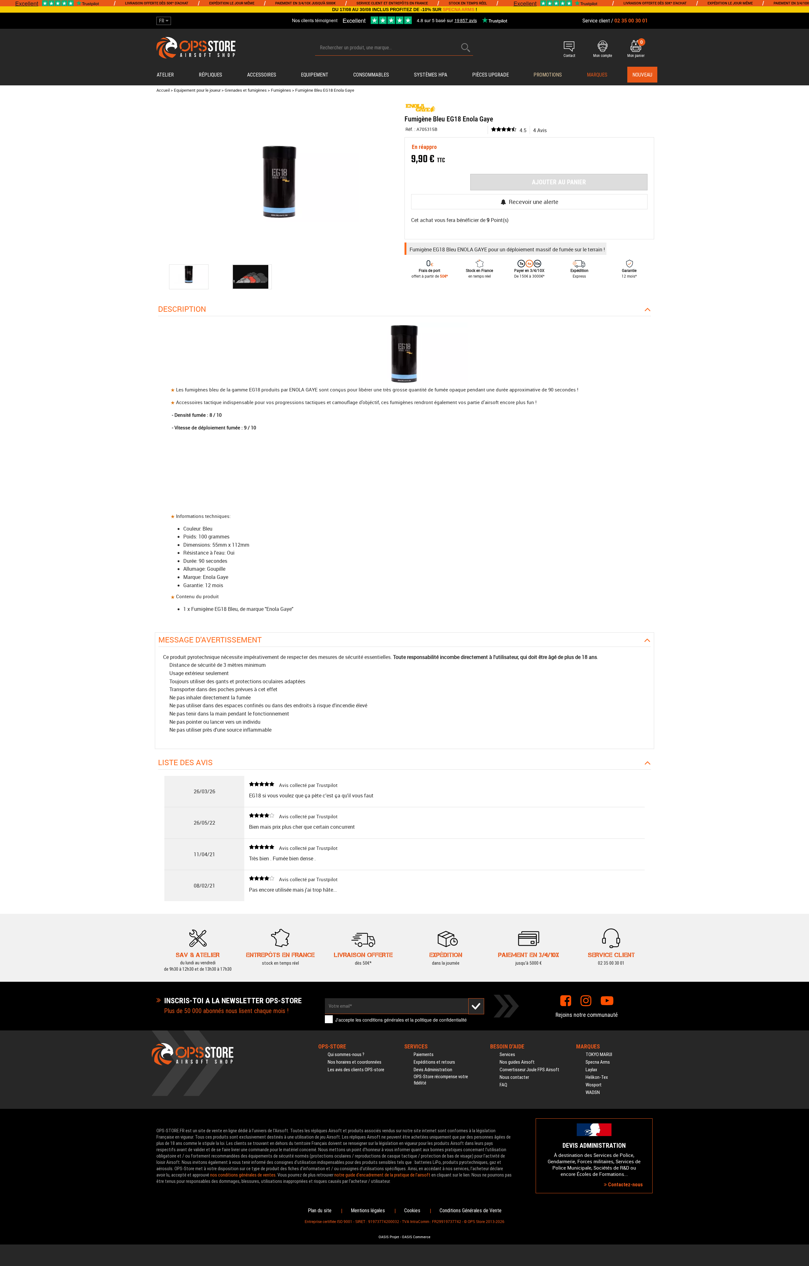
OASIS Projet (389, 1237)
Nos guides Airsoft (517, 1062)
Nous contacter (514, 1077)
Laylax (591, 1069)
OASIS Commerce (416, 1237)
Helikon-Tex (597, 1077)
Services (507, 1054)
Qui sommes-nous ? (346, 1054)
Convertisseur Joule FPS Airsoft (529, 1069)
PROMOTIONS (547, 75)
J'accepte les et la (401, 1020)
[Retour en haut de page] (801, 753)
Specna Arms (598, 1062)
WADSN (593, 1092)
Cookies (412, 1211)
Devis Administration (433, 1069)
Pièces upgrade (490, 75)
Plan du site (320, 1211)
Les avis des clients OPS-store (356, 1069)
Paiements (424, 1054)
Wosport (594, 1085)
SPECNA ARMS (458, 9)
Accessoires (261, 75)
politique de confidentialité (441, 1020)
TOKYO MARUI (599, 1054)
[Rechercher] (465, 47)
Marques (597, 75)
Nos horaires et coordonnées (354, 1062)
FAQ (503, 1085)
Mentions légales (368, 1211)
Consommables (371, 75)
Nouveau (642, 75)
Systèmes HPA (430, 75)
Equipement (314, 75)
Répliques (210, 75)
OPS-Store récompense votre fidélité (441, 1080)
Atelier (165, 75)
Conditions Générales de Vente (471, 1211)
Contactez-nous (625, 1185)
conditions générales (383, 1020)
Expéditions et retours (434, 1062)
